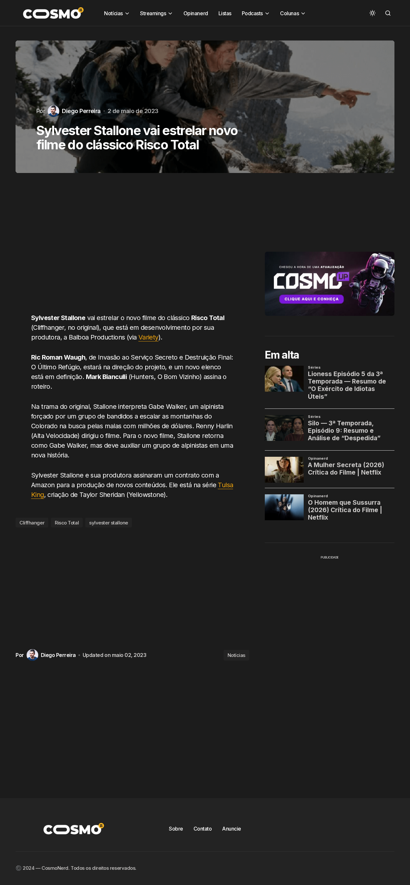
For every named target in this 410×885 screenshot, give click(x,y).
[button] (372, 12)
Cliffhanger (31, 523)
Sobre (176, 828)
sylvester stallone (108, 523)
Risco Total (67, 523)
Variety (148, 337)
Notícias (236, 655)
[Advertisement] (132, 246)
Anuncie (231, 828)
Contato (202, 828)
